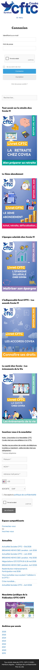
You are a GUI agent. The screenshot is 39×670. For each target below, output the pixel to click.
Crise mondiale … (9, 581)
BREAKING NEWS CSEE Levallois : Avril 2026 (19, 565)
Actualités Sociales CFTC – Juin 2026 (17, 554)
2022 (4, 644)
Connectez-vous (9, 526)
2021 (4, 647)
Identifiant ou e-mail (10, 35)
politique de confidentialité (25, 495)
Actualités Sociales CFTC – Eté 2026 (16, 546)
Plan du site (19, 667)
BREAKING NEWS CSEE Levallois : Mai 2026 (19, 558)
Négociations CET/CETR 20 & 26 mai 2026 (19, 561)
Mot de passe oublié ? (19, 84)
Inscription (19, 77)
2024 (4, 638)
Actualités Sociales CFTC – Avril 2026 (17, 585)
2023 (4, 641)
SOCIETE (5, 489)
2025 (4, 635)
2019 (4, 653)
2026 (4, 632)
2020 (4, 650)
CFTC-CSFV (23, 662)
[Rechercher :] (19, 97)
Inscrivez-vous (8, 531)
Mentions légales (8, 665)
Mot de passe (8, 44)
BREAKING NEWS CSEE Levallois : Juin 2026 (19, 550)
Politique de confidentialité (26, 665)
